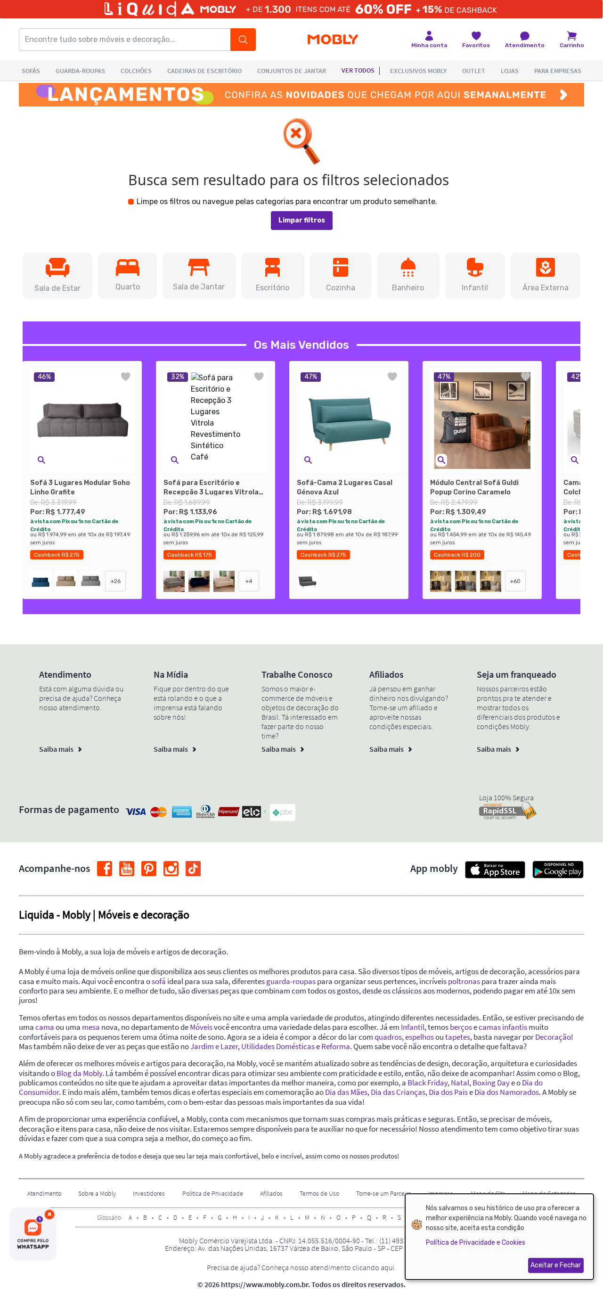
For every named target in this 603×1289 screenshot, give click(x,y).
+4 (249, 581)
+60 (515, 581)
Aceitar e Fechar (555, 1265)
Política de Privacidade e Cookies (475, 1243)
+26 (116, 581)
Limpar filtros (301, 220)
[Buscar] (243, 39)
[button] (57, 276)
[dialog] (499, 1237)
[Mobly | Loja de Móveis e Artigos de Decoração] (333, 39)
